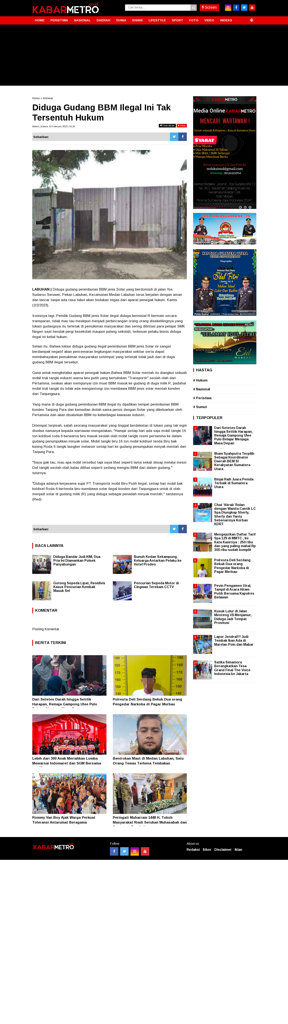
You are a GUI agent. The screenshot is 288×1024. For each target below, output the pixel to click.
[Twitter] (174, 137)
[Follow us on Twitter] (124, 851)
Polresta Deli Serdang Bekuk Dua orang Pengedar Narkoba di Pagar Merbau (232, 566)
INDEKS (226, 20)
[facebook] (236, 7)
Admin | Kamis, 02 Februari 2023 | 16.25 (53, 126)
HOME (39, 20)
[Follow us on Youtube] (145, 851)
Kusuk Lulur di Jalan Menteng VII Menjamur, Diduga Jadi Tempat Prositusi (233, 617)
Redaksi (193, 849)
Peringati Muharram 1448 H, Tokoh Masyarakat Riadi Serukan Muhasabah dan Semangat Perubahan (150, 822)
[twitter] (244, 7)
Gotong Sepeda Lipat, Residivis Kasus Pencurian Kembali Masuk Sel (79, 586)
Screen (210, 7)
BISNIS (137, 20)
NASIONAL (82, 20)
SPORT (177, 20)
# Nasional (201, 389)
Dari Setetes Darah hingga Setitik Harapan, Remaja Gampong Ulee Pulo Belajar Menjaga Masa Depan (64, 704)
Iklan (238, 849)
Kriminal (48, 98)
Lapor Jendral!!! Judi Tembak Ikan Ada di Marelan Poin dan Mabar (233, 640)
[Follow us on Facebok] (114, 851)
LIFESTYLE (157, 20)
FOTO (193, 20)
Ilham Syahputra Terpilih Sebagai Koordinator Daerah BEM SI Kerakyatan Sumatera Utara (234, 461)
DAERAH (103, 20)
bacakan (169, 125)
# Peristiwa (202, 398)
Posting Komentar (45, 629)
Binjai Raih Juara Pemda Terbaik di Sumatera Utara (233, 483)
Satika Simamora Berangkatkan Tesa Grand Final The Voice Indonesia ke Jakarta (232, 668)
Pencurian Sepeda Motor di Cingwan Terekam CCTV (156, 585)
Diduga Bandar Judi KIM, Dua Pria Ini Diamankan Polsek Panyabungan (76, 560)
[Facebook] (182, 137)
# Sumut (200, 407)
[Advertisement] (144, 56)
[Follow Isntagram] (135, 851)
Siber (207, 849)
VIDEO (209, 20)
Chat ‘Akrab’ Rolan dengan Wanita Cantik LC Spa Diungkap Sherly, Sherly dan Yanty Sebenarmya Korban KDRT (235, 514)
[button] (251, 18)
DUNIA (121, 20)
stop (182, 125)
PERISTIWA (59, 20)
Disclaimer (223, 849)
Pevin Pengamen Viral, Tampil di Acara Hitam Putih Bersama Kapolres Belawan (234, 591)
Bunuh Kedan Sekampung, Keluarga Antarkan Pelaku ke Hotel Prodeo (158, 560)
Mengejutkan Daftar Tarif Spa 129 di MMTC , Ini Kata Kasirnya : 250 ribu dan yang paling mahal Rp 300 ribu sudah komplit (235, 542)
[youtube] (252, 7)
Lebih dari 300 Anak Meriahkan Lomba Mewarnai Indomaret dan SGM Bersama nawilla (66, 763)
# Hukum (200, 380)
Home (36, 98)
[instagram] (228, 7)
